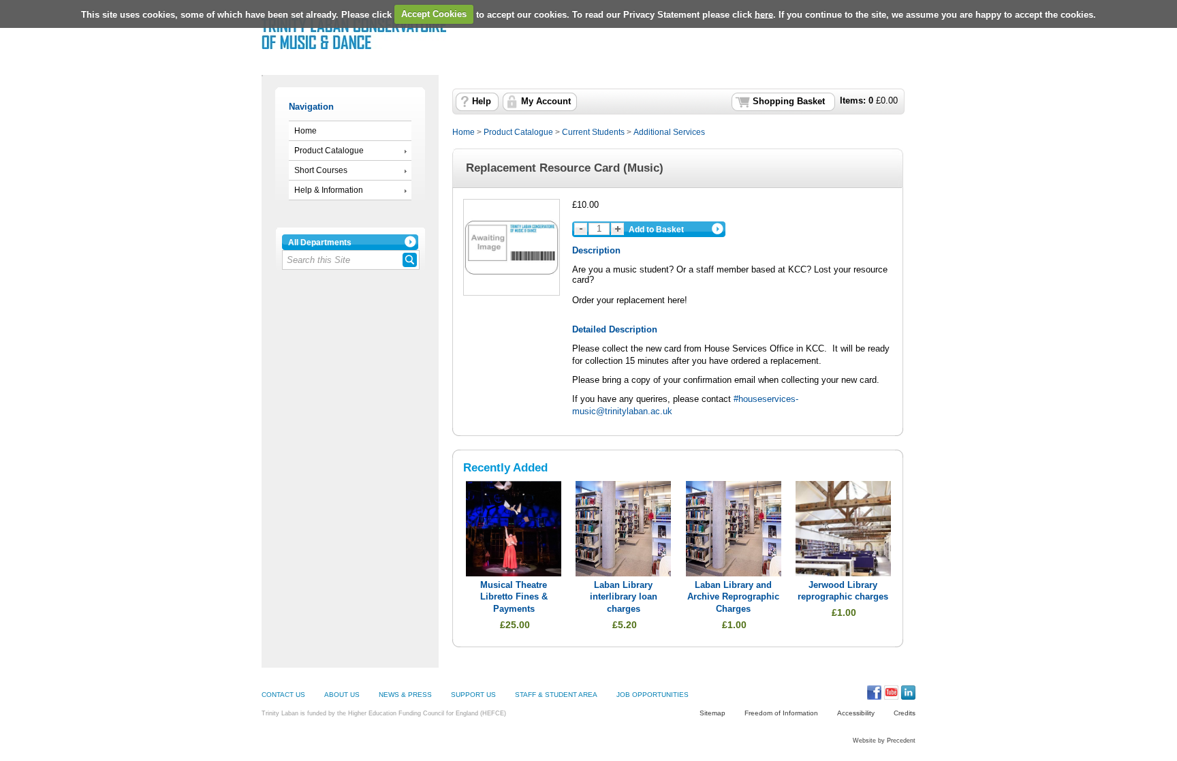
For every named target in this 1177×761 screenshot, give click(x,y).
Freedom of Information (781, 713)
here (764, 14)
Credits (904, 713)
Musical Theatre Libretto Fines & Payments (514, 597)
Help (481, 101)
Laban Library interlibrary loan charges (623, 597)
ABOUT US (342, 694)
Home (305, 131)
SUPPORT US (473, 694)
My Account (546, 101)
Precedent (901, 740)
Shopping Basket (789, 101)
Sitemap (712, 713)
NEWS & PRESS (405, 694)
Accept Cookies (434, 14)
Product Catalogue (329, 150)
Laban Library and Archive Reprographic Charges (733, 597)
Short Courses (320, 170)
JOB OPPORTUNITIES (652, 694)
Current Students (593, 132)
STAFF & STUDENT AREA (556, 694)
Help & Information (328, 190)
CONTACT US (283, 694)
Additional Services (669, 132)
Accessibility (856, 713)
